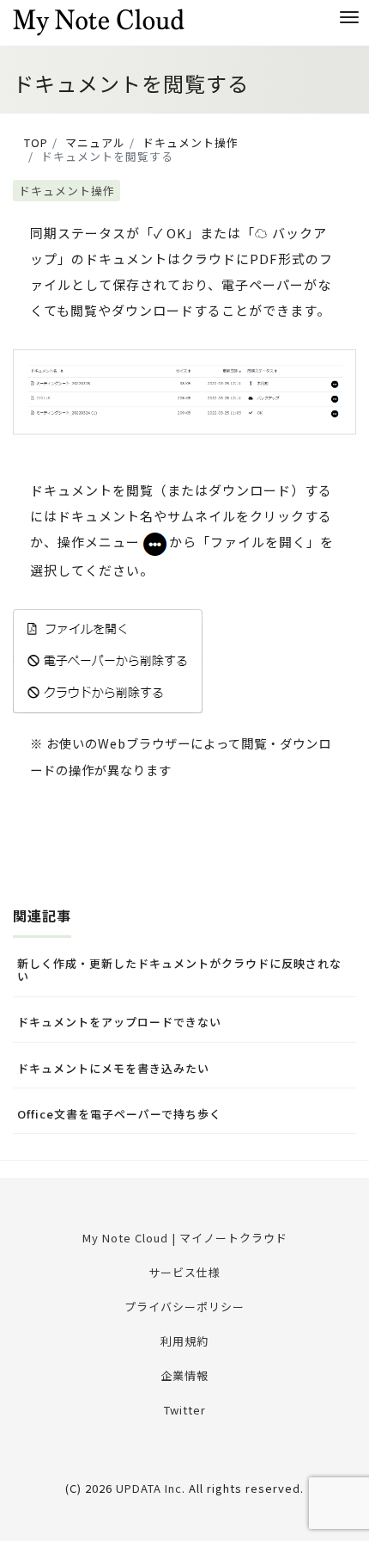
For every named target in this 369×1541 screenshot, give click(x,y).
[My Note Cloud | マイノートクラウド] (98, 20)
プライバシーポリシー (184, 1306)
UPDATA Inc (149, 1488)
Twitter (185, 1410)
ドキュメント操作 (67, 190)
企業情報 (184, 1375)
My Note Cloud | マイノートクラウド (184, 1238)
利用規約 (184, 1341)
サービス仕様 (184, 1272)
